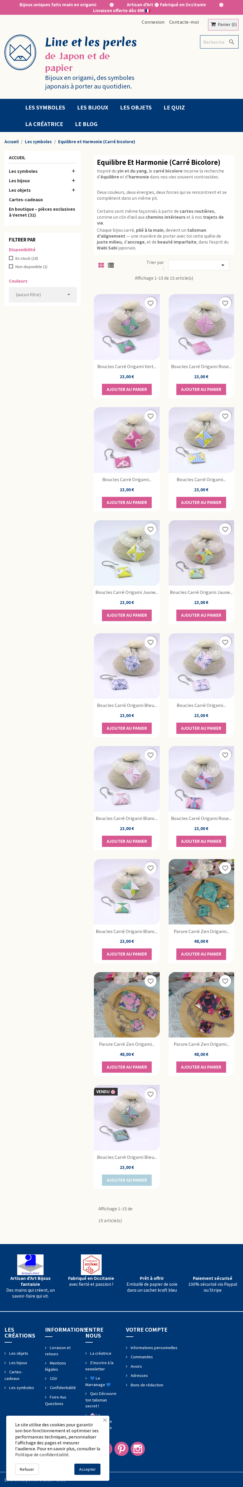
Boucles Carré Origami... (126, 479)
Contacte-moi (184, 22)
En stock (26, 258)
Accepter (87, 1469)
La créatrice (44, 124)
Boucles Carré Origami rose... (201, 366)
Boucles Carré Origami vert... (126, 366)
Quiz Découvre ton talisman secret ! (100, 1400)
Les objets (136, 107)
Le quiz (174, 107)
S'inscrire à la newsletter (99, 1366)
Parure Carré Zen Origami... (201, 931)
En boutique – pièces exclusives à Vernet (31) (42, 212)
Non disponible (31, 266)
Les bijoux (92, 107)
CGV (53, 1378)
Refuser (27, 1469)
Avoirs (136, 1366)
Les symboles (45, 107)
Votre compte (146, 1329)
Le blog (86, 124)
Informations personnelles (154, 1347)
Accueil (17, 157)
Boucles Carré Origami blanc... (127, 818)
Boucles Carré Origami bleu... (127, 705)
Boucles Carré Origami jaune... (126, 592)
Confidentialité (62, 1387)
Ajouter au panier (127, 389)
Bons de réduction (146, 1385)
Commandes (141, 1356)
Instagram (138, 1449)
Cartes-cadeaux (26, 199)
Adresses (139, 1375)
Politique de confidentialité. (42, 1454)
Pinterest (121, 1449)
